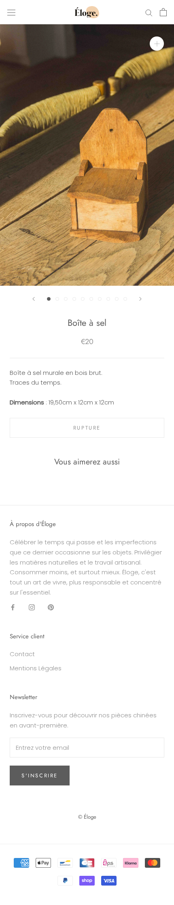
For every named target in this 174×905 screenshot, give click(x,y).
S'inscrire (39, 775)
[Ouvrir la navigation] (11, 12)
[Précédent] (33, 299)
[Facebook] (13, 607)
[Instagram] (32, 607)
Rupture (87, 428)
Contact (22, 654)
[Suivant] (140, 299)
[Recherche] (149, 12)
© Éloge (87, 817)
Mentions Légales (36, 668)
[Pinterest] (51, 607)
